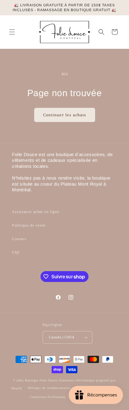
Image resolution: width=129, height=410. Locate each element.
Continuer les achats (64, 114)
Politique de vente (29, 225)
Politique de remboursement (49, 388)
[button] (12, 32)
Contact (19, 238)
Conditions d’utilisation (48, 397)
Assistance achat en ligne (35, 211)
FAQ (16, 252)
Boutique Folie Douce (41, 380)
